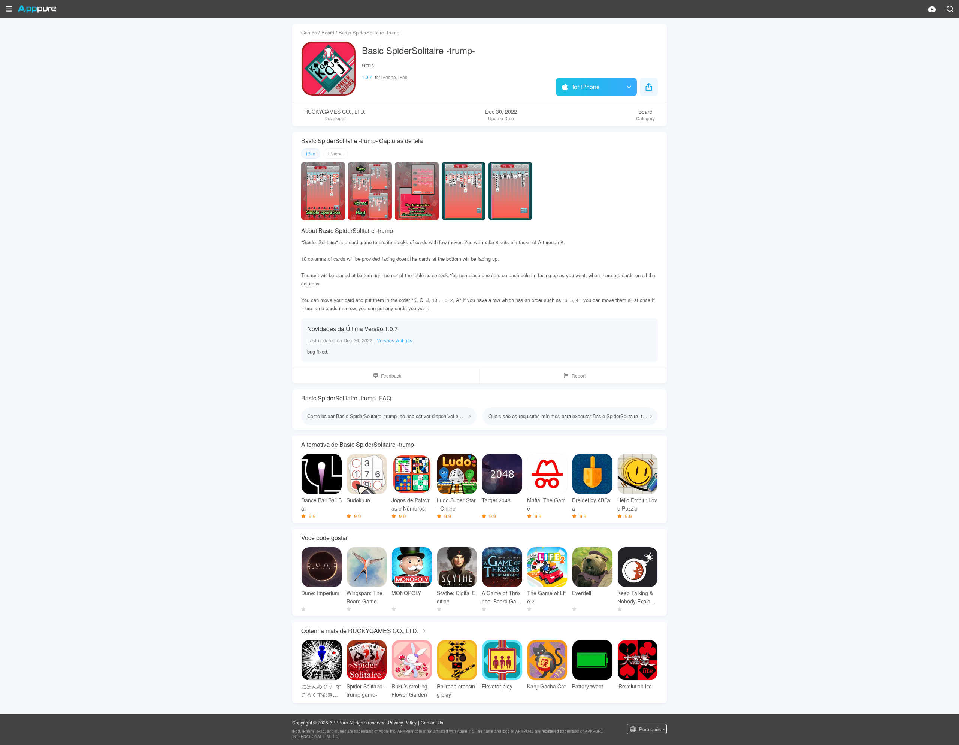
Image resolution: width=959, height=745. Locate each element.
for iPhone (586, 86)
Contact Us (432, 722)
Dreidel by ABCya (591, 504)
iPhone (335, 153)
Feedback (391, 375)
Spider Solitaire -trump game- (366, 690)
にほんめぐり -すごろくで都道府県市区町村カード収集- (321, 690)
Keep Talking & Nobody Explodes (636, 597)
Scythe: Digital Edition (456, 597)
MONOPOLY (406, 593)
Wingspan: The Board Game (364, 597)
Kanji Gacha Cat (546, 686)
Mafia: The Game (546, 504)
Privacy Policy (402, 722)
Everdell (581, 593)
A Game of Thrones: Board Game (501, 597)
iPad (310, 153)
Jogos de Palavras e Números (410, 504)
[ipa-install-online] (932, 9)
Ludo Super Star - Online (456, 504)
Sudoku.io (358, 500)
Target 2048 (496, 500)
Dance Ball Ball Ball (321, 504)
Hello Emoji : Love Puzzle (637, 504)
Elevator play (497, 686)
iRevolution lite (634, 686)
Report (579, 375)
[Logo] (37, 9)
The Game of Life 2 (546, 597)
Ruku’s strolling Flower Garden (409, 690)
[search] (950, 9)
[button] (9, 9)
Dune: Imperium (320, 593)
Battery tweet (587, 686)
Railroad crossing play (456, 690)
